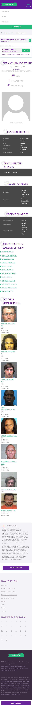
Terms (3, 604)
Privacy (3, 608)
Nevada (10, 33)
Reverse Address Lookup (9, 595)
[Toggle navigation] (28, 4)
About (3, 601)
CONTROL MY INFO (16, 568)
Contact (3, 611)
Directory (4, 585)
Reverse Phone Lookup (8, 591)
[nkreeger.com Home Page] (9, 4)
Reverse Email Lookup (8, 588)
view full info (16, 703)
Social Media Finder (7, 598)
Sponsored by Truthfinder (6, 46)
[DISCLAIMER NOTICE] (30, 40)
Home (3, 33)
